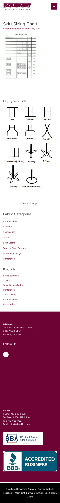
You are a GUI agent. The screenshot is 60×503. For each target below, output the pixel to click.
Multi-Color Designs (12, 253)
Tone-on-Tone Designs (14, 248)
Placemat (7, 226)
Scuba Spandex (11, 275)
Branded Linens (10, 221)
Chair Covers (9, 294)
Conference (9, 259)
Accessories (9, 232)
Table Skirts (9, 280)
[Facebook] (6, 354)
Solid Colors (9, 242)
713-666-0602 (18, 414)
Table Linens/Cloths (13, 285)
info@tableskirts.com (20, 424)
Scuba (6, 237)
